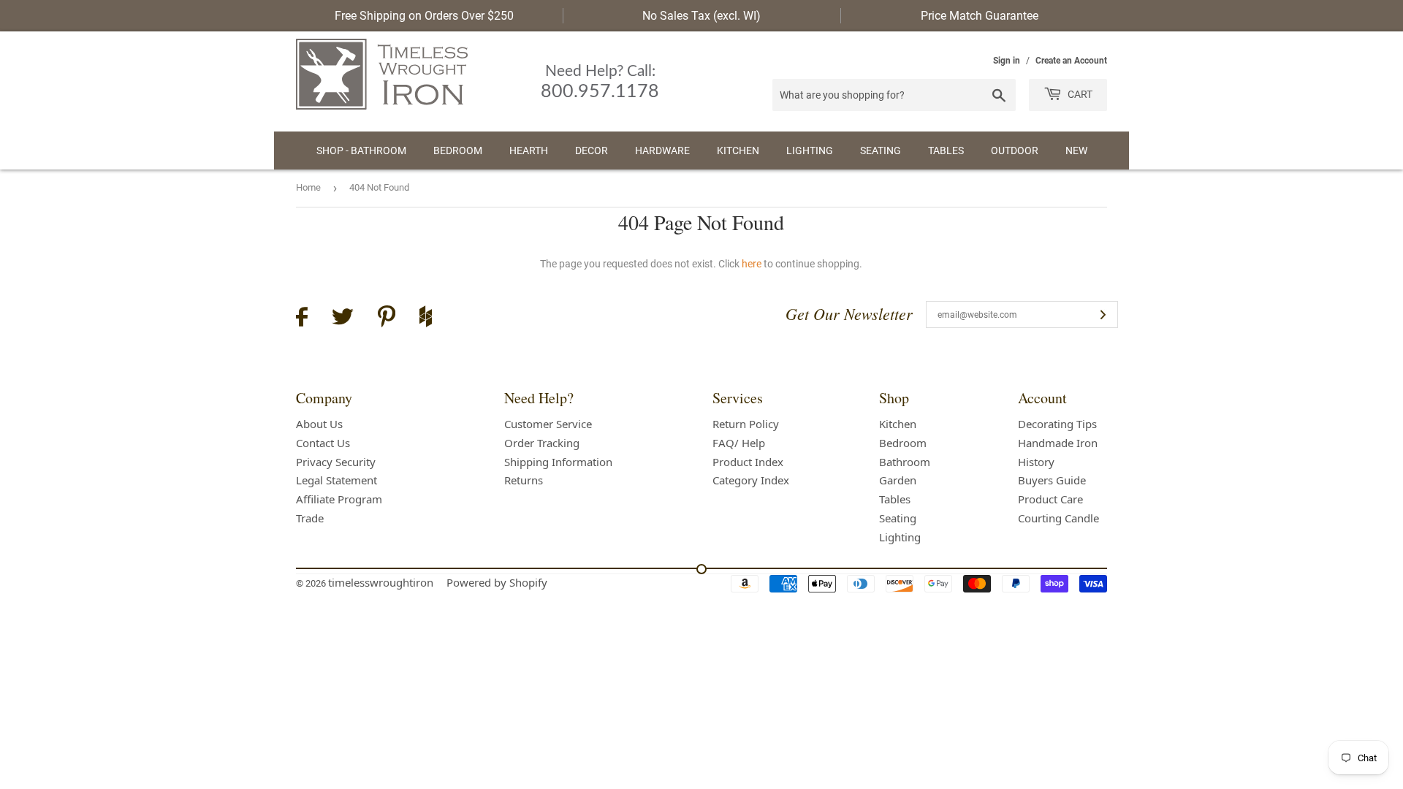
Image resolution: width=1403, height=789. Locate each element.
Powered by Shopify (496, 582)
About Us (319, 423)
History (1036, 461)
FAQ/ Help (738, 442)
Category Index (750, 480)
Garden (897, 480)
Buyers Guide (1052, 480)
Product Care (1050, 499)
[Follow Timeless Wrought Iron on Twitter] (343, 318)
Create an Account (1071, 61)
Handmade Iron (1058, 442)
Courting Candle (1058, 518)
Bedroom (457, 150)
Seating (880, 150)
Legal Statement (336, 480)
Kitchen (738, 150)
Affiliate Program (339, 499)
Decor (591, 150)
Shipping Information (558, 461)
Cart (1078, 94)
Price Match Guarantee (979, 16)
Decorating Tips (1057, 423)
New (1076, 150)
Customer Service (548, 423)
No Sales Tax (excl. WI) (701, 16)
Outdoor (1014, 150)
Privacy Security (336, 461)
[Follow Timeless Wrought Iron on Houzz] (425, 318)
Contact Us (323, 442)
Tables (946, 150)
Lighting (809, 150)
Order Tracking (541, 442)
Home (308, 187)
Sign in (1006, 61)
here (751, 264)
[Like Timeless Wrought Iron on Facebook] (302, 318)
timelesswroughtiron (380, 582)
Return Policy (745, 423)
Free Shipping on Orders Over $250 (424, 16)
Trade (310, 518)
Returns (523, 480)
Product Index (747, 461)
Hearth (528, 150)
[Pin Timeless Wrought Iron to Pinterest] (386, 318)
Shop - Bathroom (361, 150)
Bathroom (904, 461)
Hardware (662, 150)
